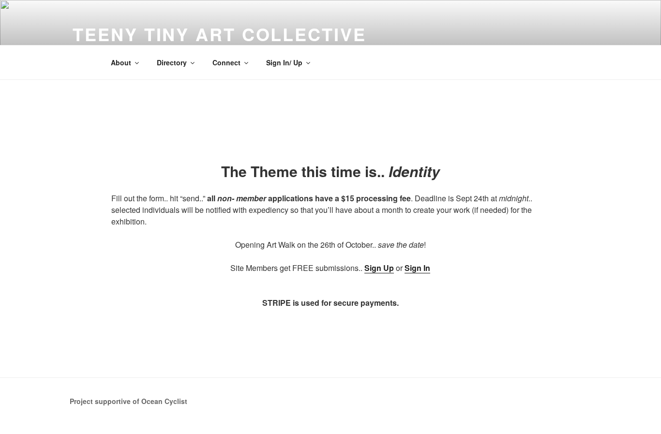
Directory (172, 62)
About (121, 62)
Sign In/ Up (284, 62)
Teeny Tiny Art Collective (219, 33)
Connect (226, 62)
